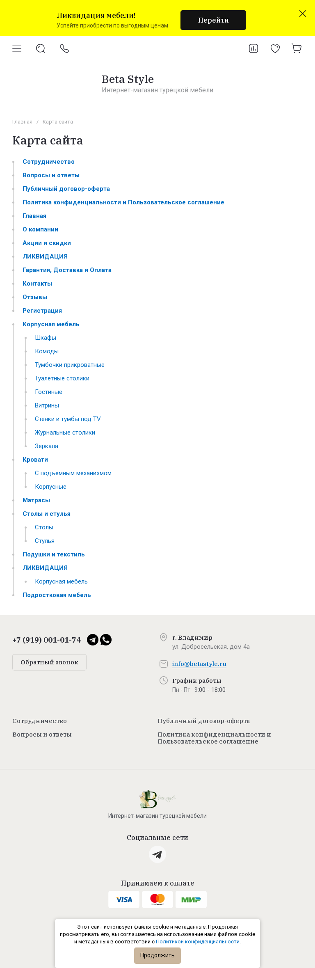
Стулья (45, 541)
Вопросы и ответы (51, 175)
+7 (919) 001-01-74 (46, 640)
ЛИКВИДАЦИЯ (45, 256)
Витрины (47, 405)
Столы (44, 527)
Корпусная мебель (51, 324)
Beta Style (128, 79)
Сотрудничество (49, 161)
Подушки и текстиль (54, 554)
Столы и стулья (47, 513)
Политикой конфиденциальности (198, 941)
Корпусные (50, 486)
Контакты (37, 283)
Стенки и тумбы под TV (68, 419)
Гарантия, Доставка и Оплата (67, 270)
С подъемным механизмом (73, 473)
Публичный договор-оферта (66, 188)
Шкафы (45, 337)
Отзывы (35, 297)
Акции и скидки (47, 243)
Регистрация (42, 310)
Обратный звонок (49, 662)
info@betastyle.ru (199, 664)
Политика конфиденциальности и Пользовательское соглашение (123, 202)
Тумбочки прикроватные (70, 364)
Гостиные (48, 392)
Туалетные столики (62, 378)
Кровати (35, 459)
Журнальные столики (65, 432)
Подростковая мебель (57, 595)
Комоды (47, 351)
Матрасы (36, 500)
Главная (22, 122)
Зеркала (46, 446)
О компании (40, 229)
